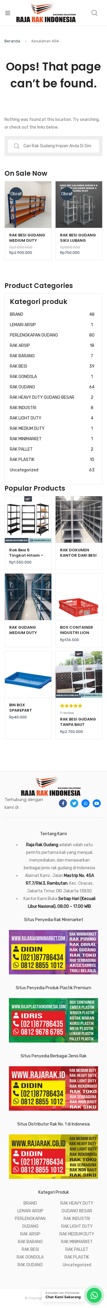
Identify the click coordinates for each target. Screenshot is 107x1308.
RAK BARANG (51, 355)
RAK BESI (52, 366)
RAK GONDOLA (51, 376)
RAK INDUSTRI (51, 407)
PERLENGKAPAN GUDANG (52, 335)
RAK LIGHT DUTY (51, 418)
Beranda (12, 41)
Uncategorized (52, 470)
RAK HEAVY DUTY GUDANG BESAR (51, 397)
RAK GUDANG (52, 387)
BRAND (52, 314)
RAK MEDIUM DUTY (51, 428)
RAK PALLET (51, 449)
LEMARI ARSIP (51, 324)
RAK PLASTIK (52, 459)
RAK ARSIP (52, 345)
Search (95, 13)
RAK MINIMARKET (51, 438)
